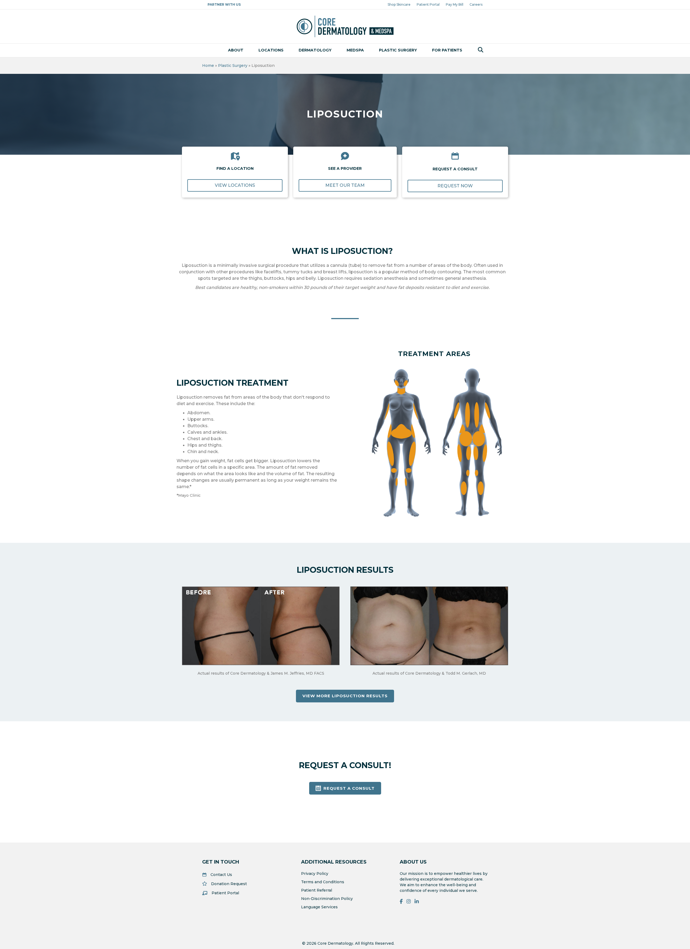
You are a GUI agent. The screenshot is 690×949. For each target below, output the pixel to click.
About (235, 50)
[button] (234, 185)
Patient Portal (428, 4)
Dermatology (315, 50)
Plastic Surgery (398, 50)
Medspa (355, 50)
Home (208, 65)
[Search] (479, 50)
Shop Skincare (399, 4)
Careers (476, 4)
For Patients (447, 50)
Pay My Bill (454, 4)
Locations (271, 50)
